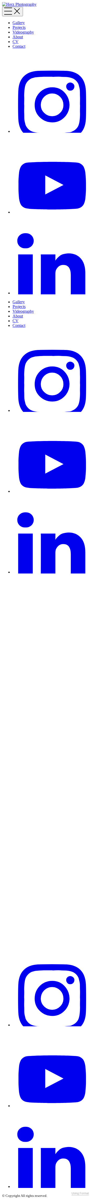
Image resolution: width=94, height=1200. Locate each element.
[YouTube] (52, 212)
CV (16, 41)
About (18, 37)
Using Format (80, 1193)
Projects (19, 27)
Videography (23, 32)
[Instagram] (52, 131)
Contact (19, 46)
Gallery (19, 22)
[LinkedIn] (52, 293)
